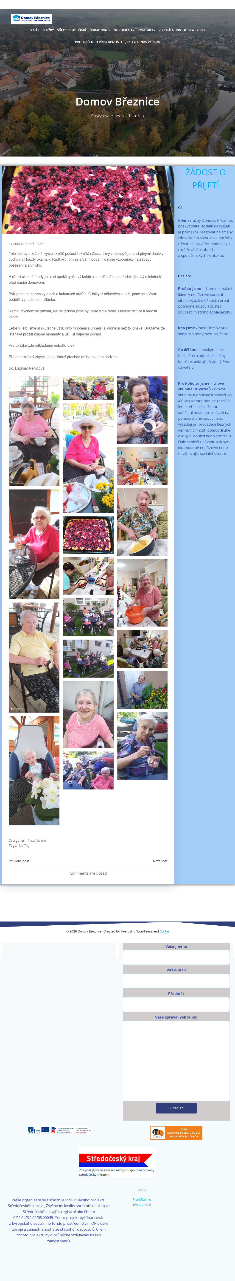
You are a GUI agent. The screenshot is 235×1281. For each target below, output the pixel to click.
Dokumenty (124, 30)
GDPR (201, 30)
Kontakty (146, 30)
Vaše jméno (176, 946)
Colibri (164, 931)
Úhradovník (100, 30)
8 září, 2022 (34, 243)
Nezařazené (37, 840)
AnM (16, 243)
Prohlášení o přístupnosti (98, 42)
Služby (48, 30)
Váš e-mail (176, 970)
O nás (34, 30)
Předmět (176, 993)
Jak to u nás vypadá (142, 42)
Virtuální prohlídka (176, 30)
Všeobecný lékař (71, 30)
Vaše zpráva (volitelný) (176, 1017)
